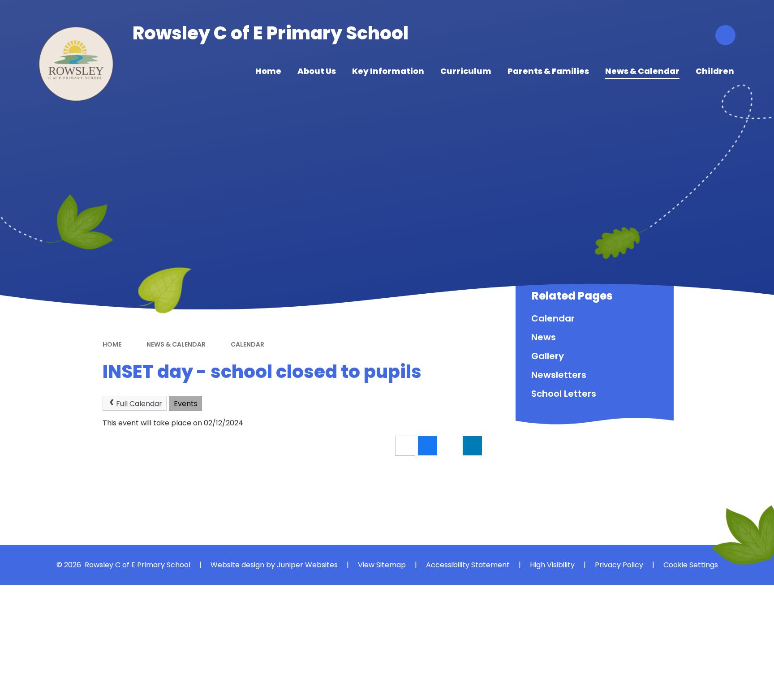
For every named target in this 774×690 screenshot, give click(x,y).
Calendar (247, 344)
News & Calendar (176, 344)
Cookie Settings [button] (690, 565)
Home (112, 344)
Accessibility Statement (468, 565)
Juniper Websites (307, 565)
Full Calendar (139, 404)
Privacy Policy (619, 565)
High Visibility (552, 565)
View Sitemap (382, 565)
